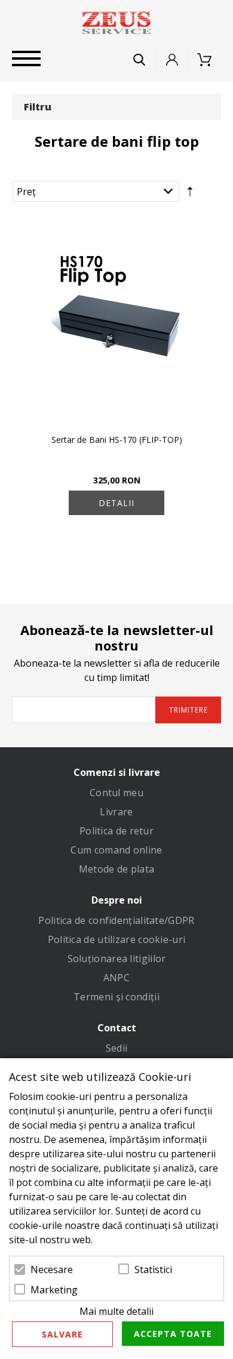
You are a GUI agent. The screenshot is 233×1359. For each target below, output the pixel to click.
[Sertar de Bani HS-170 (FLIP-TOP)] (116, 321)
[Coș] (208, 60)
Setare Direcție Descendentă (190, 194)
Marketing (54, 1289)
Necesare (51, 1269)
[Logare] (172, 60)
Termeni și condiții (116, 996)
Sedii (117, 1048)
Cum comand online (116, 849)
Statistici (153, 1269)
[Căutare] (139, 60)
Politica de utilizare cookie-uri (117, 939)
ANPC (116, 977)
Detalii (116, 503)
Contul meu (116, 792)
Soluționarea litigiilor (117, 958)
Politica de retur (116, 830)
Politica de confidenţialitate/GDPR (116, 920)
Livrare (116, 811)
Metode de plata (117, 869)
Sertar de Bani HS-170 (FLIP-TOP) (116, 439)
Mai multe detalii (116, 1311)
